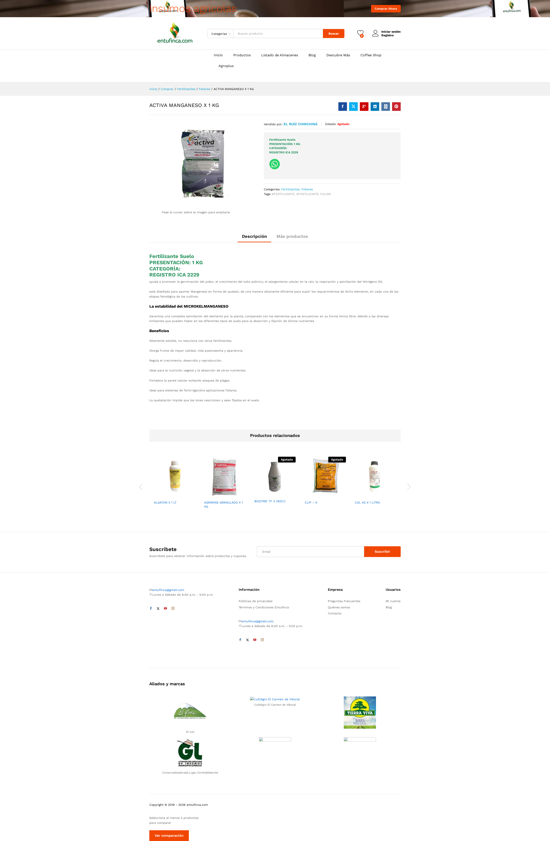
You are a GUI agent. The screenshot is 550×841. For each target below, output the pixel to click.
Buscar (333, 33)
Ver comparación (169, 835)
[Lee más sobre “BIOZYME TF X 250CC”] (260, 494)
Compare (189, 495)
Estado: (330, 124)
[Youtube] (165, 608)
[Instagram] (173, 608)
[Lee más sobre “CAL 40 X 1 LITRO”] (360, 495)
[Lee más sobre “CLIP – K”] (310, 495)
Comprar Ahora (386, 8)
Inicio (218, 55)
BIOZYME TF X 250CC (270, 501)
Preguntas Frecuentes (344, 601)
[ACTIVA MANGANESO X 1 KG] (342, 106)
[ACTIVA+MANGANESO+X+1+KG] (353, 106)
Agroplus (226, 66)
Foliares (307, 189)
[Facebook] (150, 608)
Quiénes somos (339, 607)
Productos (242, 55)
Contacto (334, 613)
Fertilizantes (290, 189)
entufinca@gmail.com (168, 590)
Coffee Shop (371, 55)
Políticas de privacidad (255, 601)
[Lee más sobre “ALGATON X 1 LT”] (159, 495)
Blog (312, 55)
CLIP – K (311, 502)
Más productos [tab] (292, 236)
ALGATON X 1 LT (165, 502)
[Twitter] (158, 608)
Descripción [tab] (254, 236)
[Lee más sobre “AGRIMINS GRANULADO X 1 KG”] (210, 495)
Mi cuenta (393, 601)
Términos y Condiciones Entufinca (264, 607)
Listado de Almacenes (279, 55)
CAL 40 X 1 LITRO (367, 502)
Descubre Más (338, 55)
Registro (387, 35)
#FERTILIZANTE (283, 194)
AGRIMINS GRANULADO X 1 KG (223, 504)
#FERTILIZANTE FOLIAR (313, 194)
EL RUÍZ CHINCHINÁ (301, 124)
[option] (174, 482)
